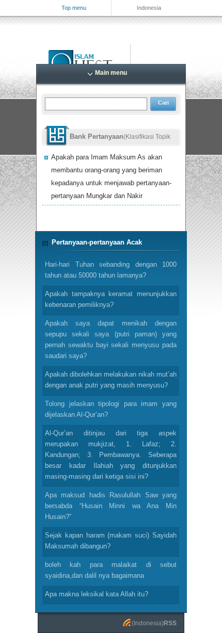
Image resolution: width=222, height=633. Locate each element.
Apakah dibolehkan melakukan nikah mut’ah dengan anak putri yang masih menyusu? (111, 379)
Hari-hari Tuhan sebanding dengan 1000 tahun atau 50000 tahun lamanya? (111, 270)
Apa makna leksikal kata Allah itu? (96, 594)
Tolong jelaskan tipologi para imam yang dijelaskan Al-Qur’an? (111, 409)
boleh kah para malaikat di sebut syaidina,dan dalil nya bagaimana (111, 570)
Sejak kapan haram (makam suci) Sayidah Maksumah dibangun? (111, 540)
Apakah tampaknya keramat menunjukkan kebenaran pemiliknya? (111, 299)
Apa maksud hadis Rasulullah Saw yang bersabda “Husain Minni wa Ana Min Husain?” (111, 506)
